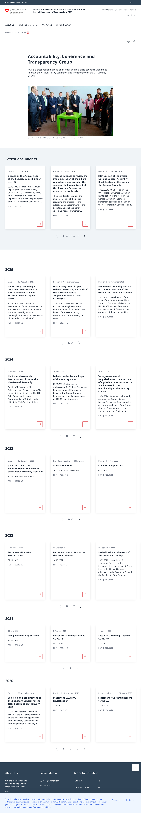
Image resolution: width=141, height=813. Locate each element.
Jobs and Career (82, 787)
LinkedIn (47, 785)
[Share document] (134, 41)
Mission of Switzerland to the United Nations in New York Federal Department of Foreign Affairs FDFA (59, 10)
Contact (78, 780)
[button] (10, 24)
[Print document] (128, 41)
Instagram (54, 780)
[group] (25, 197)
